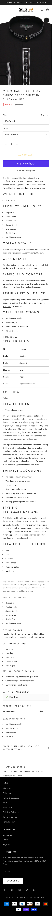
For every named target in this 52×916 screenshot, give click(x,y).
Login (5, 839)
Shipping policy (12, 566)
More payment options (26, 170)
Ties (20, 771)
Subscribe (13, 880)
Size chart (45, 115)
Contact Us (7, 834)
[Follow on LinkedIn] (34, 890)
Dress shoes (10, 562)
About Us (7, 788)
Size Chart (7, 807)
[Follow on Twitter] (11, 890)
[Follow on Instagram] (19, 890)
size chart (7, 306)
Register (6, 844)
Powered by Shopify (34, 897)
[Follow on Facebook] (4, 890)
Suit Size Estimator (11, 812)
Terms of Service (10, 816)
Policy (5, 397)
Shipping (7, 793)
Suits (7, 550)
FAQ (5, 802)
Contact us (9, 570)
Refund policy (9, 821)
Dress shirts (7, 771)
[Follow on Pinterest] (26, 890)
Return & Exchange (11, 797)
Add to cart (26, 155)
